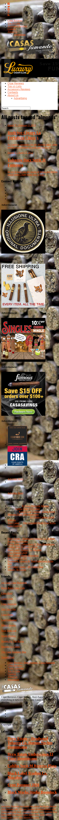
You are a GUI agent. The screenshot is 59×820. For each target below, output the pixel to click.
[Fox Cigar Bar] (23, 306)
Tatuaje (8, 815)
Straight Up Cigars (10, 646)
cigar (20, 809)
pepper (41, 812)
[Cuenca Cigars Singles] (23, 361)
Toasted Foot (7, 657)
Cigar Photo (7, 614)
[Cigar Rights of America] (17, 465)
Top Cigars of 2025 (17, 558)
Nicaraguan (15, 806)
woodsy (43, 815)
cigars (21, 817)
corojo (15, 817)
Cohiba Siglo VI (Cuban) (27, 508)
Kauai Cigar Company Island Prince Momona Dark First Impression (31, 513)
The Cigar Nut (8, 609)
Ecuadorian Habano (43, 809)
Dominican (31, 809)
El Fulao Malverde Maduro (35, 506)
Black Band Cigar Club (13, 588)
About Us (12, 31)
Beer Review (44, 806)
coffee (53, 809)
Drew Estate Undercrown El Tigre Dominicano (31, 544)
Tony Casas (13, 523)
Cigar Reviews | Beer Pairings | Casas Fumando (31, 662)
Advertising (19, 34)
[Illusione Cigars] (23, 252)
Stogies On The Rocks (12, 641)
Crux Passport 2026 (17, 552)
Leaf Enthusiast (9, 620)
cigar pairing (34, 806)
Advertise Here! (15, 479)
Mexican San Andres (31, 817)
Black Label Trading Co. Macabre (25, 550)
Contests (12, 29)
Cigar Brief (6, 593)
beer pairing (24, 806)
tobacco (4, 817)
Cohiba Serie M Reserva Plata (22, 547)
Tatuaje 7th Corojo (17, 569)
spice (25, 809)
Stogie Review (8, 636)
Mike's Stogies (8, 625)
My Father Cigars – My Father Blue (25, 566)
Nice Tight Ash (8, 630)
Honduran (48, 812)
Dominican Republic (9, 812)
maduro (25, 815)
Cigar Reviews (15, 20)
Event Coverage (16, 668)
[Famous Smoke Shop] (23, 415)
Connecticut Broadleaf (30, 812)
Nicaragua (10, 809)
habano (49, 815)
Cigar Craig (7, 598)
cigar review (5, 806)
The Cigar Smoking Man (13, 652)
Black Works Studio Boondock (23, 555)
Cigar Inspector (9, 604)
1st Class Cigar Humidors (14, 582)
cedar (16, 809)
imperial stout (34, 815)
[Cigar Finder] (17, 444)
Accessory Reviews (17, 26)
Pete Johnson (17, 815)
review (10, 817)
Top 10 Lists (14, 23)
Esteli (19, 812)
